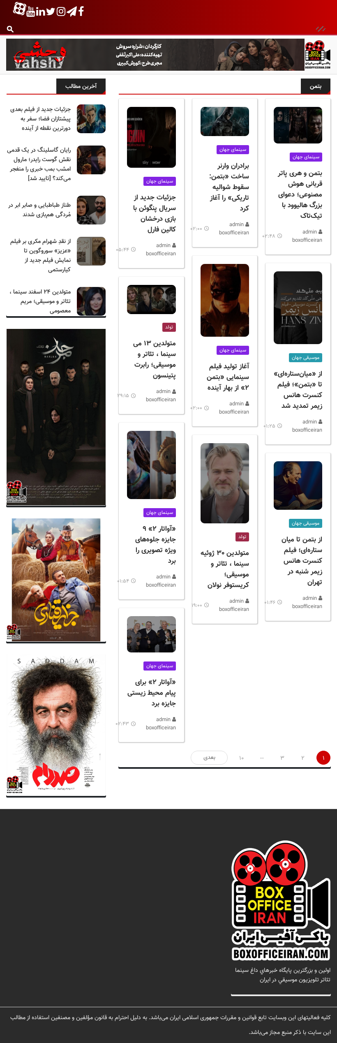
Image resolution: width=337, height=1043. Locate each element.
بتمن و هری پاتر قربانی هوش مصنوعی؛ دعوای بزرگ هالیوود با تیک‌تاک (300, 195)
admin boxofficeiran (307, 236)
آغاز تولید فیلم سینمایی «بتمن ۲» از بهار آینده (228, 377)
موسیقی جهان (305, 357)
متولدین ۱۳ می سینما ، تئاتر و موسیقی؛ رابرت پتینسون (154, 359)
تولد (242, 537)
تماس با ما (317, 989)
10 (241, 758)
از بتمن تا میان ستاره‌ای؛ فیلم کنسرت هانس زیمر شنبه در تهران (302, 561)
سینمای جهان (306, 157)
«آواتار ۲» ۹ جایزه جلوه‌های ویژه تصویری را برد (155, 545)
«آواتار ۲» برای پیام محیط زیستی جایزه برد (151, 693)
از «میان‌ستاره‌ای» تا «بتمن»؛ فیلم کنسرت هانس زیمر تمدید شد (298, 390)
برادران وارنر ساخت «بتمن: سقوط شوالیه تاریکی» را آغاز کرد (229, 187)
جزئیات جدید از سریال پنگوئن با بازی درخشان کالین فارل (154, 213)
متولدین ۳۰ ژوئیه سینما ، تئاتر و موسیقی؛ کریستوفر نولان (225, 569)
